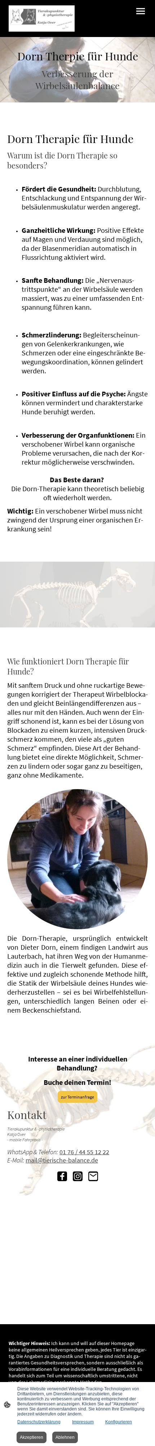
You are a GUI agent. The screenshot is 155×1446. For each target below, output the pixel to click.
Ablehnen (65, 1437)
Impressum (83, 1421)
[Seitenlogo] (42, 18)
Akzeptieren (31, 1437)
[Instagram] (78, 1176)
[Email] (93, 1176)
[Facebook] (62, 1176)
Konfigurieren (118, 1421)
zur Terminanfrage (77, 1097)
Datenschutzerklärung (39, 1421)
